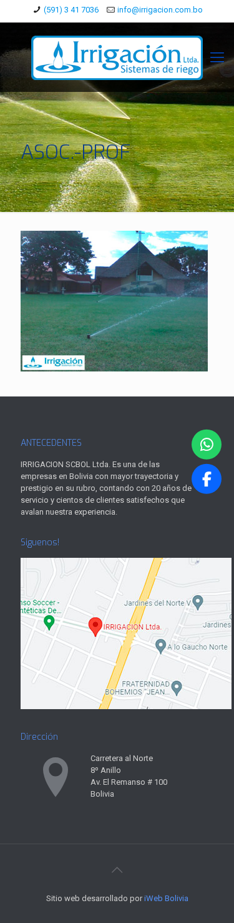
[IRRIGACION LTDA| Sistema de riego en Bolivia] (117, 57)
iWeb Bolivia (166, 898)
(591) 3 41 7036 (71, 9)
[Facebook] (207, 478)
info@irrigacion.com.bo (160, 9)
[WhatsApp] (207, 445)
